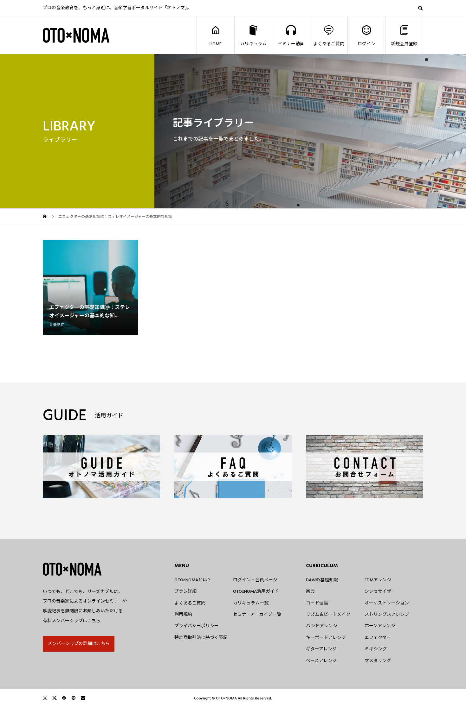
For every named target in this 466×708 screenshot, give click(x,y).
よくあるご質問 (328, 44)
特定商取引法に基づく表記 (201, 638)
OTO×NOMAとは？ (192, 580)
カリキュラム (253, 44)
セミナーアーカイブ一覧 (257, 614)
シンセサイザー (380, 591)
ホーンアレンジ (380, 626)
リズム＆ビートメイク (328, 614)
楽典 (310, 591)
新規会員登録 (404, 44)
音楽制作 (56, 324)
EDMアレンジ (378, 580)
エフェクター (378, 638)
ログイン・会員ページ (255, 580)
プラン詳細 (185, 591)
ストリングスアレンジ (387, 614)
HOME (216, 44)
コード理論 (317, 603)
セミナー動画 (291, 44)
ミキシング (376, 649)
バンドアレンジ (321, 626)
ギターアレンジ (321, 649)
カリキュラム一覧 (251, 603)
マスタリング (378, 661)
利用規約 (183, 614)
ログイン (366, 44)
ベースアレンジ (321, 661)
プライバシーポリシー (196, 626)
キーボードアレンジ (326, 638)
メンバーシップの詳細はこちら (79, 644)
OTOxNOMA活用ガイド (256, 591)
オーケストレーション (387, 603)
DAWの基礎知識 (322, 580)
